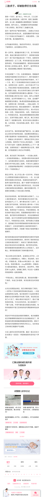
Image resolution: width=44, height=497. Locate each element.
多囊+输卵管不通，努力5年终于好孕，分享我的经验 (31, 410)
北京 (8, 466)
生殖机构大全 (17, 483)
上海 (29, 466)
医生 (36, 462)
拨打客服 (35, 1)
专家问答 (34, 483)
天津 (15, 466)
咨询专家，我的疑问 (22, 383)
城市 (8, 462)
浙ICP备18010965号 (25, 486)
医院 (22, 462)
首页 (6, 456)
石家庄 (22, 466)
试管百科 (26, 483)
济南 (36, 466)
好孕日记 (10, 456)
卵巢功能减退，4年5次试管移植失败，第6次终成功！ (13, 410)
